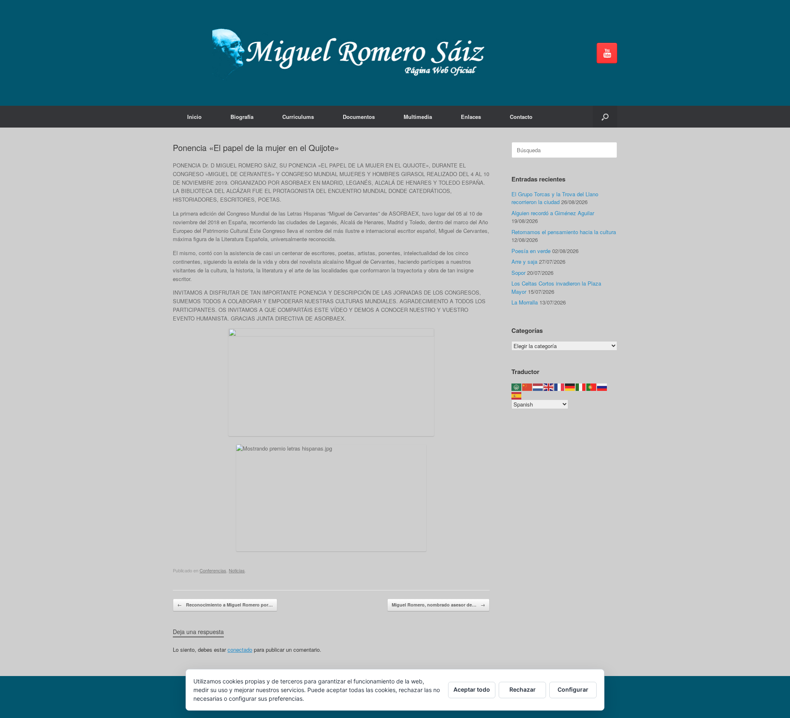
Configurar (573, 689)
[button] (605, 117)
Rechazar (522, 689)
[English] (549, 386)
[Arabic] (516, 386)
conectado (240, 649)
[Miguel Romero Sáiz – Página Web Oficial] (352, 53)
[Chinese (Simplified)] (527, 386)
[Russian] (602, 386)
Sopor (518, 273)
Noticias (237, 570)
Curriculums (298, 117)
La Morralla (524, 302)
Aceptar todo (471, 689)
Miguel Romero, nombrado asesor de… (438, 605)
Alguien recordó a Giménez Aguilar (552, 213)
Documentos (359, 117)
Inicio (194, 117)
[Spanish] (516, 395)
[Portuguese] (591, 386)
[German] (570, 386)
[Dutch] (538, 386)
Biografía (241, 117)
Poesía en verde (531, 251)
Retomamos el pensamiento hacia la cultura (563, 232)
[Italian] (581, 386)
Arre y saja (524, 261)
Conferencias (213, 570)
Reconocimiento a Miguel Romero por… (225, 605)
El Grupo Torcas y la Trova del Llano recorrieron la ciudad (554, 198)
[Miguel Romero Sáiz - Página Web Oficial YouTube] (607, 53)
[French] (559, 386)
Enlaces (471, 117)
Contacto (521, 117)
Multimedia (418, 117)
